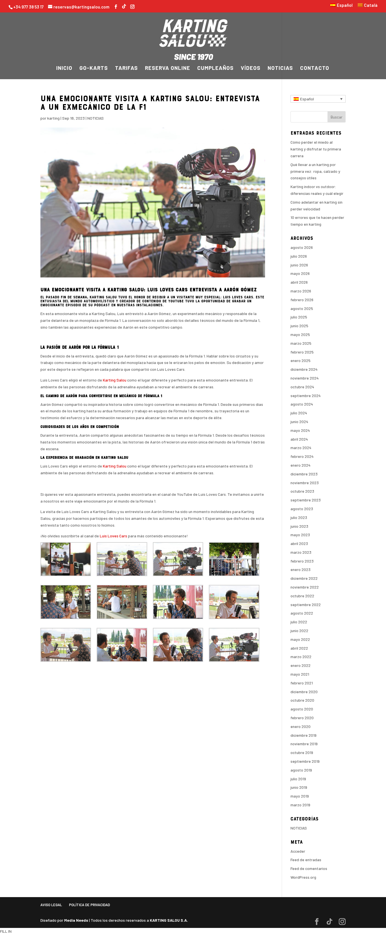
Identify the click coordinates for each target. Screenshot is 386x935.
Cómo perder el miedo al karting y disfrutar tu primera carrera (315, 149)
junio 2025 (299, 325)
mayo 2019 (299, 796)
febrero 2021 (301, 682)
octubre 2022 (302, 595)
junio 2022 (299, 630)
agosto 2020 (301, 708)
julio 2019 (298, 778)
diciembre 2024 (304, 369)
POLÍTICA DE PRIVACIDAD (89, 904)
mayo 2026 (300, 273)
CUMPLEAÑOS (215, 68)
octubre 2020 (302, 700)
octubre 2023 (302, 491)
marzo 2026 (300, 290)
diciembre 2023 (304, 473)
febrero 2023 (302, 561)
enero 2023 (300, 569)
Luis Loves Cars (113, 535)
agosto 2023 (301, 508)
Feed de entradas (305, 859)
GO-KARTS (93, 68)
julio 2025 (298, 316)
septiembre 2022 (305, 604)
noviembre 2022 (304, 587)
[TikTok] (124, 5)
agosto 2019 (301, 770)
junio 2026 (299, 264)
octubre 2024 (302, 386)
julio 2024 (298, 412)
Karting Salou (114, 380)
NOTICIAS (280, 68)
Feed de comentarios (308, 868)
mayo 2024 (300, 430)
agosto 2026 (301, 247)
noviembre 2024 (304, 378)
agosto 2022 (301, 613)
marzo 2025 (300, 343)
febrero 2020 (302, 717)
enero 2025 (300, 360)
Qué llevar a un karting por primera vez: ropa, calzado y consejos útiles (315, 171)
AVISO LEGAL (51, 904)
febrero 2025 (302, 352)
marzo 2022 (300, 656)
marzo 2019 (300, 804)
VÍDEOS (251, 68)
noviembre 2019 (304, 743)
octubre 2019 (301, 752)
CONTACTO (314, 68)
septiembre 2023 (305, 499)
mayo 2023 (300, 534)
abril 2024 (299, 439)
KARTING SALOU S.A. (169, 920)
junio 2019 (298, 787)
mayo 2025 (300, 334)
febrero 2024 (302, 456)
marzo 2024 (300, 447)
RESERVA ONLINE (167, 68)
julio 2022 (298, 621)
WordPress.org (303, 877)
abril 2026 (299, 282)
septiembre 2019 (305, 761)
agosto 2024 (301, 404)
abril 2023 (299, 543)
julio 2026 (298, 256)
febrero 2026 (301, 299)
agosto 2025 (301, 308)
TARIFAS (126, 68)
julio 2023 (298, 517)
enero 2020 (300, 726)
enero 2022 (300, 665)
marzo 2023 (300, 552)
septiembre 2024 (305, 395)
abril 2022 (299, 648)
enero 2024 (300, 465)
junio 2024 (299, 421)
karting (53, 118)
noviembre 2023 (304, 482)
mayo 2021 (299, 674)
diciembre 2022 (304, 578)
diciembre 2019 (303, 735)
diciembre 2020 (304, 691)
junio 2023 (299, 526)
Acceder (297, 851)
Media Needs (76, 920)
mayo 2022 (300, 639)
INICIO (64, 68)
